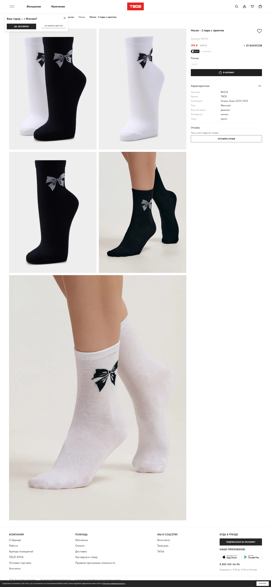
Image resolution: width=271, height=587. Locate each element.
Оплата (79, 545)
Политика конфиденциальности (55, 579)
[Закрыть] (64, 18)
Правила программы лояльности (95, 562)
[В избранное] (259, 31)
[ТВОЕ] (135, 6)
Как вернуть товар (86, 557)
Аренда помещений (21, 551)
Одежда (70, 17)
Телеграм (162, 545)
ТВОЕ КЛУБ (16, 557)
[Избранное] (252, 6)
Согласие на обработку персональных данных (98, 579)
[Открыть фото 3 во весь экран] (53, 212)
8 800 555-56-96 (230, 564)
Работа (13, 545)
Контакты (15, 568)
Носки (82, 17)
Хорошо (262, 583)
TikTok (160, 551)
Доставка (81, 551)
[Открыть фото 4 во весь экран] (142, 212)
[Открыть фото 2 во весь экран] (142, 89)
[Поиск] (236, 6)
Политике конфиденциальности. (113, 583)
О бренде (15, 540)
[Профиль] (244, 6)
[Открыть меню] (12, 6)
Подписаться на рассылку (240, 542)
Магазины (81, 540)
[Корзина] (260, 6)
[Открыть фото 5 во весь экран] (97, 397)
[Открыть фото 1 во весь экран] (53, 89)
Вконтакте (163, 540)
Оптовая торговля (20, 562)
